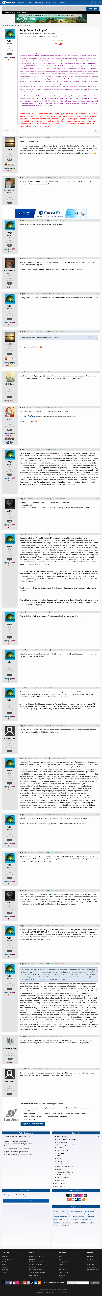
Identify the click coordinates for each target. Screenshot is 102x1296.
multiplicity (66, 1214)
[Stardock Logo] (8, 2)
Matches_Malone (10, 1048)
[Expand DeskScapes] (55, 1153)
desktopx (81, 1217)
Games (30, 3)
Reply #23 (23, 1069)
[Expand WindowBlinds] (55, 1180)
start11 (66, 1219)
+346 (9, 159)
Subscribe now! (26, 1201)
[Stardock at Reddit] (69, 1199)
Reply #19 (23, 890)
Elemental (32, 1259)
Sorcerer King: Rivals (35, 1278)
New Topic (93, 9)
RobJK (9, 41)
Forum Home (9, 13)
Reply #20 (23, 926)
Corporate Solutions (8, 1259)
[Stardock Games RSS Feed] (83, 1199)
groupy (73, 1214)
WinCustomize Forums (49, 36)
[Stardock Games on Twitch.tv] (78, 1195)
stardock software (90, 1211)
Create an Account (91, 1262)
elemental (75, 1222)
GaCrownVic (9, 270)
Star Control (32, 1267)
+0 (9, 202)
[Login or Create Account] (92, 2)
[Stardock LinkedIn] (80, 1199)
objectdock (57, 1214)
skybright (9, 384)
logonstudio (84, 1222)
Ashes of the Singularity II (36, 1256)
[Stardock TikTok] (76, 1199)
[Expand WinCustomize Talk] (55, 1177)
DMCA (58, 1293)
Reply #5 (22, 294)
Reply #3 (22, 220)
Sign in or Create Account (33, 1124)
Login (24, 13)
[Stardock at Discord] (72, 1199)
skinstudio (74, 1219)
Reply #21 (23, 964)
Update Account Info (92, 1270)
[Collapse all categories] (99, 1136)
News (48, 3)
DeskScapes (5, 1267)
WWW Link (82, 823)
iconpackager (58, 1219)
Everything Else (13, 25)
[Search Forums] (100, 2)
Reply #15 (23, 726)
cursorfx (81, 1219)
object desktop (66, 1222)
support (65, 1225)
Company (62, 1253)
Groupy (4, 1272)
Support (62, 3)
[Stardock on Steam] (85, 1195)
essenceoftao (9, 190)
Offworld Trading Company (37, 1272)
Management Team (64, 1262)
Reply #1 (22, 137)
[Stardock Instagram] (81, 1195)
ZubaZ (9, 419)
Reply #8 (22, 407)
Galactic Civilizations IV (36, 1262)
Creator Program (64, 1272)
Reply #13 (23, 650)
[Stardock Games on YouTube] (74, 1195)
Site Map (64, 1293)
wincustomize (90, 1217)
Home (4, 25)
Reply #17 (23, 815)
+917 (9, 430)
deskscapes (87, 1214)
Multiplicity (5, 1270)
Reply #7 (22, 372)
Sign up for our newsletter (54, 1283)
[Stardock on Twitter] (67, 1195)
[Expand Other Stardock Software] (55, 1166)
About (61, 1256)
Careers (61, 1264)
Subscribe (95, 1283)
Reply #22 (23, 1036)
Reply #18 (23, 852)
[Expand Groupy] (55, 1158)
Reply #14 (23, 688)
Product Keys (90, 1264)
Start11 (4, 1262)
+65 (10, 521)
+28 (10, 397)
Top (97, 137)
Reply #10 (23, 499)
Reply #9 (22, 449)
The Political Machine (35, 1270)
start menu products (76, 1211)
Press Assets (62, 1270)
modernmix (57, 1225)
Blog (54, 3)
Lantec (10, 149)
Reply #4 (22, 258)
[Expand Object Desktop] (55, 1142)
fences (56, 1211)
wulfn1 (10, 511)
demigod (88, 1219)
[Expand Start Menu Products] (55, 1174)
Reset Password (91, 1267)
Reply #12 (23, 612)
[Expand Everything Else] (53, 1186)
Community (39, 3)
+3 (9, 54)
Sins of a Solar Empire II (36, 1264)
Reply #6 (22, 331)
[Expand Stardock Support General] (55, 1145)
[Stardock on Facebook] (71, 1195)
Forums (61, 1278)
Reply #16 (23, 758)
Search (18, 13)
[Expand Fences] (55, 1155)
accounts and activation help (62, 1217)
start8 (79, 1214)
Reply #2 (22, 177)
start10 (75, 1217)
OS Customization (25, 25)
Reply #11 (23, 534)
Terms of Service (49, 1293)
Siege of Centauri (34, 1275)
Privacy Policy (39, 1293)
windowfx (57, 1222)
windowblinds (64, 1211)
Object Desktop (6, 1256)
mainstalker (9, 738)
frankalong (10, 1081)
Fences (4, 1264)
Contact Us (62, 1275)
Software (21, 3)
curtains (92, 1222)
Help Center (89, 1256)
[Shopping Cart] (96, 2)
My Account (90, 1259)
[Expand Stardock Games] (53, 1183)
